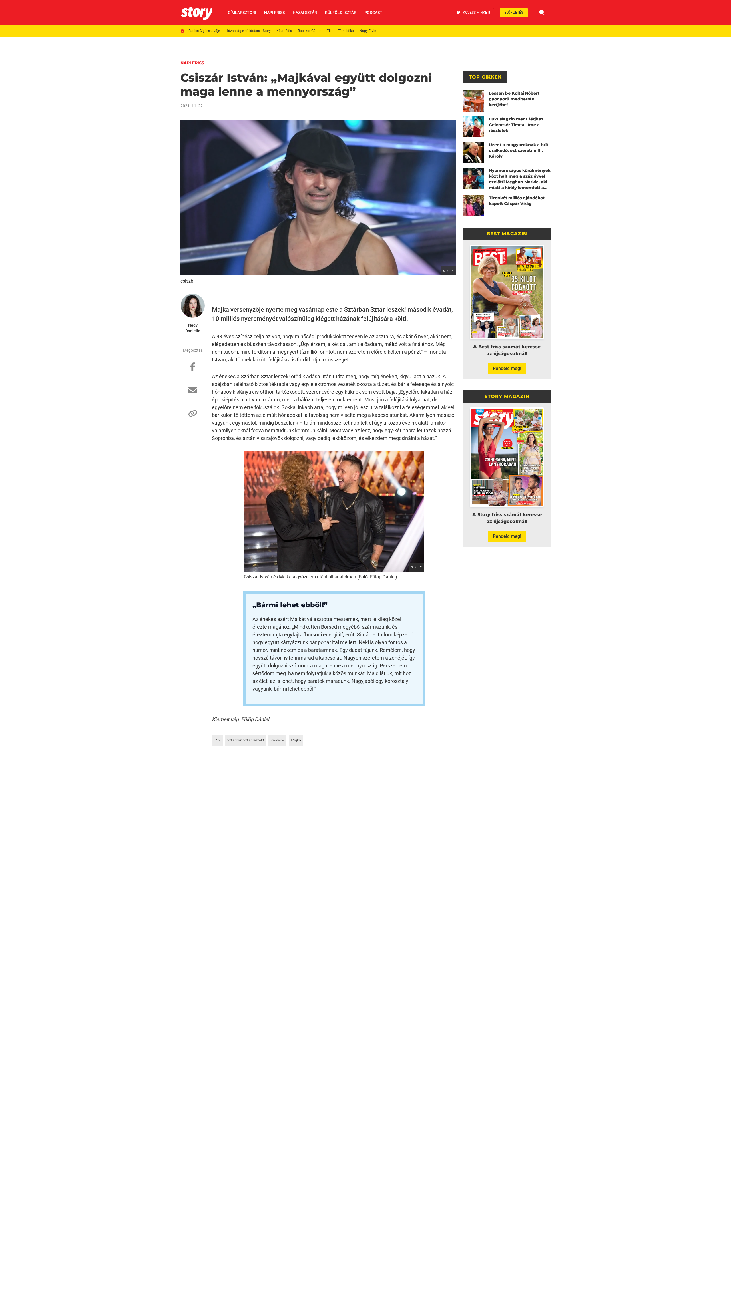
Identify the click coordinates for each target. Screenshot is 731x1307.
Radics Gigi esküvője (204, 31)
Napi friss (274, 12)
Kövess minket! (476, 13)
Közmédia (284, 31)
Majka (296, 740)
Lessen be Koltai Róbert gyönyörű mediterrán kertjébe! (514, 99)
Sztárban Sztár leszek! (245, 740)
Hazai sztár (305, 12)
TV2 (217, 740)
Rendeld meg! (507, 368)
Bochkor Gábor (309, 31)
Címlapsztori (242, 12)
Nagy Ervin (368, 31)
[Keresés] (542, 12)
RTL (329, 31)
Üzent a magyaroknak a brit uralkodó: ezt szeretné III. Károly (518, 150)
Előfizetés (513, 13)
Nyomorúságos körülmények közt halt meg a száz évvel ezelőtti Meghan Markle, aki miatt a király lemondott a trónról (520, 179)
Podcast (373, 12)
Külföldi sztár (340, 12)
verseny (277, 740)
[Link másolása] (192, 416)
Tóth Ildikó (346, 31)
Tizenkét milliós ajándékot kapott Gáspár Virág (517, 200)
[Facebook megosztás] (192, 369)
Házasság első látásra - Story (248, 31)
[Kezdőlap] (196, 13)
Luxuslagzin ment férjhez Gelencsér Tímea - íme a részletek (516, 124)
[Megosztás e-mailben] (192, 393)
